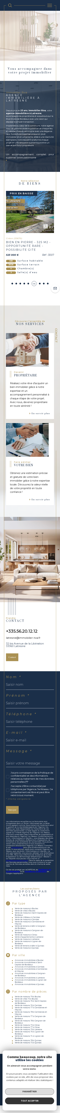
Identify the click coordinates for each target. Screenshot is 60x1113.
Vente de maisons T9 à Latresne (28, 1029)
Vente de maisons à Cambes (27, 919)
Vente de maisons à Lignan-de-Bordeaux (28, 942)
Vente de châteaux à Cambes (27, 917)
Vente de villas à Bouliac (25, 911)
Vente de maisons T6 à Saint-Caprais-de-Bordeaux (31, 1002)
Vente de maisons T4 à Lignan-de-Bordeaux (29, 1037)
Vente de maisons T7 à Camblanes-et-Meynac (31, 1009)
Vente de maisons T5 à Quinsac (28, 1043)
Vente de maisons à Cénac (26, 935)
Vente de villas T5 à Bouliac (26, 999)
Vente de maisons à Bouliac (26, 908)
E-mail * (16, 732)
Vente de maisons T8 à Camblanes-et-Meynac (31, 1013)
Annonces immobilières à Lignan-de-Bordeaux (31, 981)
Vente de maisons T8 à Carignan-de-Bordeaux (30, 1022)
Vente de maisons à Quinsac (27, 948)
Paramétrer (29, 1091)
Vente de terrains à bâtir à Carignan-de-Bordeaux (30, 927)
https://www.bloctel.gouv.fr (17, 860)
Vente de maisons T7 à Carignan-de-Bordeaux (30, 1017)
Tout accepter (29, 1100)
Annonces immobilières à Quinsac (29, 984)
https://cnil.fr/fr (17, 847)
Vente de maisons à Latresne (27, 939)
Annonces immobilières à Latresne (30, 978)
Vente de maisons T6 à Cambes (28, 1005)
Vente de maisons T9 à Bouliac (28, 997)
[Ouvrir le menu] (49, 5)
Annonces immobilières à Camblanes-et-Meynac (31, 970)
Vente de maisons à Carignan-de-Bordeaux (29, 931)
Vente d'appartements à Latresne (29, 937)
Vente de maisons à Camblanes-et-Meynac (30, 923)
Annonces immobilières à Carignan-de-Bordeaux (30, 974)
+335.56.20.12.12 (22, 631)
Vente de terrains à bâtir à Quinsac (29, 946)
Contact (56, 335)
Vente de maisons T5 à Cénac (27, 1025)
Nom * (14, 677)
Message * (19, 751)
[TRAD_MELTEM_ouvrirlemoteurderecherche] (10, 5)
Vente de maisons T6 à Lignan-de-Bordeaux (29, 1033)
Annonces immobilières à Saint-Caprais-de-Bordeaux (28, 963)
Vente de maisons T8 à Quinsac (28, 1040)
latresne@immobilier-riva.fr (23, 637)
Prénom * (18, 695)
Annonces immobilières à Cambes (29, 967)
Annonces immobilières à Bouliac (29, 960)
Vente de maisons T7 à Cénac (27, 1027)
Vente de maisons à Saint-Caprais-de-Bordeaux (31, 914)
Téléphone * (21, 714)
